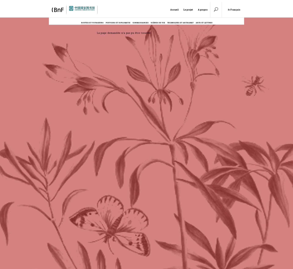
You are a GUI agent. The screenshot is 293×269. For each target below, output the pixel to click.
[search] (216, 9)
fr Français (234, 10)
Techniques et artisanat (180, 22)
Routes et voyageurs (92, 22)
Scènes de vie (158, 22)
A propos (203, 9)
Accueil (174, 9)
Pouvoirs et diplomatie (118, 22)
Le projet (188, 9)
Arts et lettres (204, 22)
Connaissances (141, 22)
